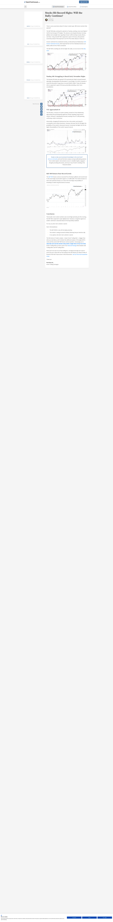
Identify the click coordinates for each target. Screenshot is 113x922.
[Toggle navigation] (25, 7)
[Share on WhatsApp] (41, 114)
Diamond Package (72, 245)
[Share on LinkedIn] (41, 112)
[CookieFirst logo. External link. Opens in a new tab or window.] (1, 915)
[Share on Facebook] (41, 104)
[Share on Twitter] (41, 106)
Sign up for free (83, 2)
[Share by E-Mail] (41, 109)
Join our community (53, 159)
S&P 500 (51, 177)
